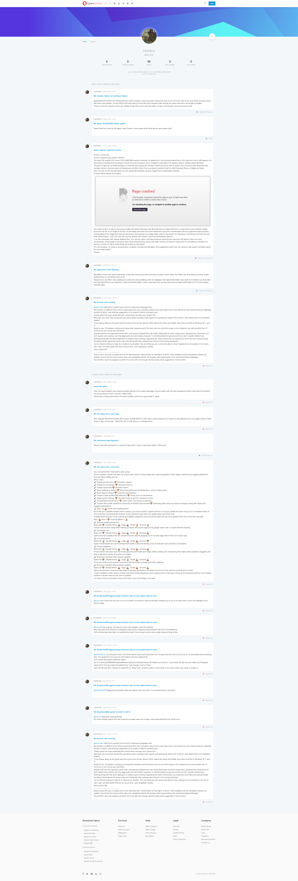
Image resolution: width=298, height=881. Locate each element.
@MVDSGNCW (100, 654)
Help (148, 820)
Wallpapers (122, 833)
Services (122, 820)
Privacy (176, 829)
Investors (204, 836)
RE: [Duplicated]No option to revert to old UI (112, 712)
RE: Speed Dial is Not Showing (106, 270)
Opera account (124, 829)
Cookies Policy (178, 833)
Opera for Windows (91, 830)
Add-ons (121, 826)
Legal (176, 820)
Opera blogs (150, 829)
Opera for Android (91, 851)
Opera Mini (88, 855)
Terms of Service (179, 839)
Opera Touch (89, 858)
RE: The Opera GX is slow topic (106, 414)
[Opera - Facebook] (83, 873)
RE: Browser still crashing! (104, 302)
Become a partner (208, 839)
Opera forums (151, 833)
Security (176, 826)
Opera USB (88, 843)
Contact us (205, 843)
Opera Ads (122, 836)
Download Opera (91, 820)
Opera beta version (91, 840)
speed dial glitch (100, 386)
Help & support (151, 826)
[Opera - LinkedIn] (96, 873)
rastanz (97, 91)
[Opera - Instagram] (100, 873)
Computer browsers (90, 826)
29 (149, 61)
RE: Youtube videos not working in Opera (110, 96)
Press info (205, 829)
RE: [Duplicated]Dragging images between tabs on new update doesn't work (125, 596)
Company (206, 820)
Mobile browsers (89, 847)
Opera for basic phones (93, 861)
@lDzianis (97, 717)
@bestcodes (99, 307)
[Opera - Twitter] (87, 873)
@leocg (97, 601)
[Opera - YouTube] (91, 873)
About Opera (206, 826)
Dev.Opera (150, 836)
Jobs (203, 833)
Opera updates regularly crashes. (108, 150)
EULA (175, 836)
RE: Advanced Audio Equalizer (106, 440)
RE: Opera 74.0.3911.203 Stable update (110, 123)
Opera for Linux (90, 837)
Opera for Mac (89, 833)
